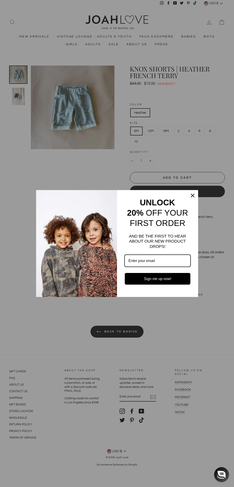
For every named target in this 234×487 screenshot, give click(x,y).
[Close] (192, 195)
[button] (221, 474)
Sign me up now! (157, 279)
